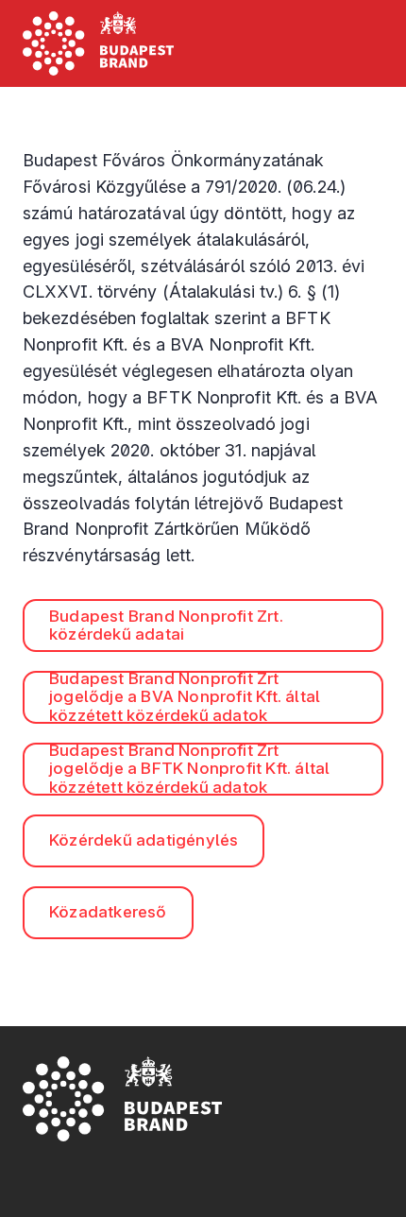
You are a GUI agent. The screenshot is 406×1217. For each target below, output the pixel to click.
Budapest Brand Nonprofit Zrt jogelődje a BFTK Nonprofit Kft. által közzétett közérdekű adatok (189, 769)
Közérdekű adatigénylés (143, 840)
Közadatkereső (108, 911)
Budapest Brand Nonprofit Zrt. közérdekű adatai (166, 625)
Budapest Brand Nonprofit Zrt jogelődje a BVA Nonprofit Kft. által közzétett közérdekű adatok (184, 697)
